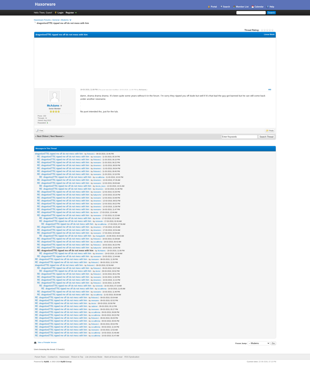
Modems (65, 20)
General (55, 20)
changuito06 (100, 236)
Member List (242, 6)
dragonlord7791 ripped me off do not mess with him (59, 153)
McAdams (53, 105)
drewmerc (97, 165)
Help (272, 6)
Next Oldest (42, 136)
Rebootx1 (91, 154)
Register (70, 12)
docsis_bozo (100, 186)
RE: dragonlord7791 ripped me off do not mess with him (63, 156)
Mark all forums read (113, 357)
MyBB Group (66, 362)
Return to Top (77, 357)
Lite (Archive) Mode (93, 357)
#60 (269, 90)
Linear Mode (269, 34)
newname (97, 157)
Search (226, 6)
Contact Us (52, 357)
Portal (214, 6)
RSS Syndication (131, 357)
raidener (94, 306)
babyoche (97, 195)
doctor (95, 212)
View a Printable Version (47, 342)
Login (60, 12)
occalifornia (99, 177)
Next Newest (56, 136)
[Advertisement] (155, 61)
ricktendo (99, 221)
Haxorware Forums (42, 20)
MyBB (46, 362)
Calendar (259, 6)
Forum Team (40, 357)
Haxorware (64, 357)
